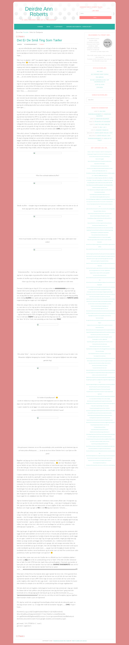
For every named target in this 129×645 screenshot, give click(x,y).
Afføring (94, 161)
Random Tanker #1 (102, 130)
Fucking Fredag (95, 261)
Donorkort (96, 223)
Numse (93, 363)
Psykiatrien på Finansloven (101, 389)
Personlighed (103, 379)
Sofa (104, 420)
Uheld (88, 455)
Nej (96, 358)
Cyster (109, 208)
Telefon (110, 439)
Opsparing (104, 372)
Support (100, 434)
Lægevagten (101, 329)
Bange (98, 173)
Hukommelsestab (103, 287)
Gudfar (113, 277)
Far (114, 244)
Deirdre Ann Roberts (39, 11)
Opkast (101, 372)
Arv (108, 168)
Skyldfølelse (97, 415)
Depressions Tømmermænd (105, 213)
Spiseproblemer (100, 424)
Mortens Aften (101, 346)
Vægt (97, 462)
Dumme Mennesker (104, 227)
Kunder (113, 313)
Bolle (110, 185)
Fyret (98, 263)
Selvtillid (114, 403)
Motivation (106, 346)
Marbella (99, 332)
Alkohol (98, 163)
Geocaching (109, 268)
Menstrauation (96, 334)
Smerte (99, 417)
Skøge (92, 417)
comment (41, 44)
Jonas (94, 299)
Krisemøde (95, 313)
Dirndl (104, 218)
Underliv (108, 455)
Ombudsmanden (108, 370)
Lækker (104, 329)
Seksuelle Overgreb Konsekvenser (103, 401)
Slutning (96, 417)
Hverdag (100, 289)
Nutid (95, 363)
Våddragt (107, 460)
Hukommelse (90, 287)
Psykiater (104, 386)
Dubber (91, 227)
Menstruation (101, 334)
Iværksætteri (102, 296)
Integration (102, 294)
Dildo (99, 218)
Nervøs (100, 358)
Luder (96, 325)
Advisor (100, 156)
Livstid (91, 320)
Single (94, 410)
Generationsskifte (103, 268)
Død (105, 232)
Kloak (103, 308)
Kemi (104, 303)
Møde (96, 353)
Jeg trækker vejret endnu (99, 74)
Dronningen (100, 223)
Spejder (95, 424)
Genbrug (92, 268)
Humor (107, 287)
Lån (96, 329)
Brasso (108, 189)
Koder (93, 310)
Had (88, 282)
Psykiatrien (94, 389)
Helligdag (98, 282)
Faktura (101, 244)
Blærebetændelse (92, 185)
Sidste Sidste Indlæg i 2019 (103, 133)
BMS (97, 185)
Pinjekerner (104, 384)
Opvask (108, 372)
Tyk (108, 448)
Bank (101, 173)
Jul (104, 299)
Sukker (94, 434)
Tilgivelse (100, 443)
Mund (99, 348)
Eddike (92, 237)
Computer (95, 208)
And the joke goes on (102, 124)
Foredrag (98, 256)
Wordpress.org (107, 465)
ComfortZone (90, 208)
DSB (89, 227)
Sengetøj (96, 408)
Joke (92, 299)
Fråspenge (104, 258)
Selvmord (92, 403)
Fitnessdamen (107, 249)
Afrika (97, 161)
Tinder (105, 443)
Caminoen (95, 201)
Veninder (92, 458)
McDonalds (106, 332)
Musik (101, 348)
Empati (96, 237)
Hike (110, 282)
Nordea (113, 358)
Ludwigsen (99, 325)
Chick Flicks (100, 204)
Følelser (111, 263)
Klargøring (100, 308)
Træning (92, 448)
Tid (93, 443)
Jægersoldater (100, 301)
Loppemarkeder (109, 320)
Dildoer (101, 218)
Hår (107, 289)
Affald (92, 161)
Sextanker (101, 408)
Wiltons (96, 465)
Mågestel (114, 348)
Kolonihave (102, 310)
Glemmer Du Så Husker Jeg (100, 270)
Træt (95, 448)
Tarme (101, 439)
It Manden (93, 296)
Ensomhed (100, 239)
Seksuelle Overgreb (93, 401)
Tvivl (102, 448)
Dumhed (98, 227)
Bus (90, 199)
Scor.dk (104, 398)
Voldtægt (102, 460)
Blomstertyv (101, 182)
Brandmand (104, 189)
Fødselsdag (104, 263)
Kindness (94, 306)
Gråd (99, 277)
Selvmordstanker (97, 403)
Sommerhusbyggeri (104, 422)
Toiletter (99, 446)
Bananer (95, 173)
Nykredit (104, 365)
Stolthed (105, 429)
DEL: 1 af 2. (103, 127)
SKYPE (100, 415)
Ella (94, 237)
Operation (94, 372)
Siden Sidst (105, 408)
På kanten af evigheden (102, 121)
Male (94, 332)
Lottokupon (92, 325)
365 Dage (94, 154)
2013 (97, 154)
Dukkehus (95, 227)
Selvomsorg (102, 403)
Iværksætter (97, 296)
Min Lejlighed (103, 339)
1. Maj (92, 151)
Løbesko (112, 329)
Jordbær (97, 299)
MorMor (96, 346)
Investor (108, 294)
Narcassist (104, 353)
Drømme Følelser (98, 225)
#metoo (89, 151)
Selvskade (106, 403)
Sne (90, 420)
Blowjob (105, 182)
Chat (97, 204)
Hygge (103, 289)
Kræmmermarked (106, 313)
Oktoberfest (103, 370)
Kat (102, 303)
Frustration (92, 258)
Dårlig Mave (97, 230)
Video (91, 460)
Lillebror (103, 315)
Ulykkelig (91, 455)
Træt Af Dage (98, 448)
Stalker (97, 427)
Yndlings (111, 465)
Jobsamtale (89, 299)
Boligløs (108, 185)
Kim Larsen (107, 303)
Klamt (96, 308)
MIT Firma (106, 341)
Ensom (97, 239)
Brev (99, 192)
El (93, 237)
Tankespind (92, 439)
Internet (105, 294)
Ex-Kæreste (108, 239)
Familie (105, 244)
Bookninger (97, 187)
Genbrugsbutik (97, 268)
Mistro (102, 341)
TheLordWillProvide (100, 441)
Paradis (96, 377)
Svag (105, 434)
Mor (100, 344)
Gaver (89, 268)
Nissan (108, 358)
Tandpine (100, 436)
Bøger (108, 199)
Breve (101, 192)
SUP (98, 434)
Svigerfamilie (110, 434)
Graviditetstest (101, 275)
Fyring (100, 263)
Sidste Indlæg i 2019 (103, 135)
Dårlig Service (102, 230)
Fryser (98, 258)
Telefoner (114, 439)
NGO (106, 358)
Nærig (91, 370)
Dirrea (107, 218)
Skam (103, 410)
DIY (109, 218)
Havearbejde (94, 282)
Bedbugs (111, 173)
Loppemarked (103, 320)
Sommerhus (98, 422)
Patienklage (107, 377)
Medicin (110, 332)
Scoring (107, 398)
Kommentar (106, 310)
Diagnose (92, 218)
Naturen (91, 358)
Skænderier (107, 415)
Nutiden (98, 363)
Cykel (107, 208)
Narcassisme (100, 353)
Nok (111, 358)
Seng (94, 408)
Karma (98, 303)
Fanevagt (108, 244)
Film (91, 249)
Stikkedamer (100, 427)
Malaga (92, 332)
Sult (96, 434)
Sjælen (98, 410)
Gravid (97, 275)
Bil (99, 175)
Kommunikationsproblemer (113, 310)
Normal (93, 360)
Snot (98, 420)
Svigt (113, 434)
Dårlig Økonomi (96, 232)
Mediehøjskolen (115, 332)
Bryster (97, 194)
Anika (106, 166)
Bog (101, 185)
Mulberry (91, 348)
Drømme (106, 223)
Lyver (94, 329)
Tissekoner (95, 446)
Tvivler (104, 448)
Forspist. (111, 256)
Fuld (105, 261)
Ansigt (93, 168)
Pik (94, 384)
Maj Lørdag (100, 77)
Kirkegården (100, 306)
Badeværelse (91, 173)
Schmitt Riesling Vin (99, 398)
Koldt (99, 310)
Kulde (111, 313)
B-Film (98, 170)
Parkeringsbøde (102, 377)
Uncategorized (99, 455)
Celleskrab (94, 204)
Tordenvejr (114, 446)
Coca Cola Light (99, 206)
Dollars (92, 223)
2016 (101, 154)
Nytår (97, 367)
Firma (98, 249)
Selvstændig (110, 403)
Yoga (114, 465)
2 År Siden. (99, 87)
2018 (105, 154)
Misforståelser (98, 341)
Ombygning (114, 370)
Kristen (98, 313)
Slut (94, 417)
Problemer (94, 386)
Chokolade (105, 204)
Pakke (89, 377)
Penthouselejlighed (97, 379)
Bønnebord (114, 199)
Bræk (99, 194)
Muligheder (95, 348)
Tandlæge (93, 436)
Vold (99, 460)
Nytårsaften (100, 367)
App (96, 168)
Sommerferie (93, 422)
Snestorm (92, 420)
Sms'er (102, 417)
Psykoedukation (92, 396)
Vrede (105, 460)
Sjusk (96, 410)
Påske (113, 396)
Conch (98, 208)
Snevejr (95, 420)
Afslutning (105, 161)
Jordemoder (101, 299)
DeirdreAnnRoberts (95, 114)
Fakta (98, 244)
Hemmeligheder (103, 282)
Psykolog (96, 396)
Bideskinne (97, 175)
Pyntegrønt (105, 396)
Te (106, 439)
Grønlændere (109, 277)
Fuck (109, 258)
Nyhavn (94, 365)
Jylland (96, 301)
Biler (101, 175)
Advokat (103, 156)
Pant (94, 377)
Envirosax (104, 239)
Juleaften (106, 299)
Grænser (101, 277)
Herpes (108, 282)
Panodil (91, 377)
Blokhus (94, 182)
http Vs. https (99, 84)
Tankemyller (104, 436)
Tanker (107, 436)
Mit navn (109, 341)
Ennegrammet (93, 239)
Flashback (112, 249)
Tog (97, 446)
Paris (98, 377)
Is (90, 296)
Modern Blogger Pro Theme (61, 640)
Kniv (104, 308)
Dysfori (109, 227)
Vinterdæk (96, 460)
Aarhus (107, 154)
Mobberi (95, 344)
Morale (102, 344)
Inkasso (90, 294)
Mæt (92, 353)
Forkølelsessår (102, 256)
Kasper (101, 303)
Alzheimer (94, 166)
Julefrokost (110, 299)
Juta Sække (93, 301)
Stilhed (95, 429)
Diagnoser (96, 218)
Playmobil (110, 384)
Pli (112, 384)
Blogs (92, 182)
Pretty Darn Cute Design (79, 640)
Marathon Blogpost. (102, 119)
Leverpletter (95, 315)
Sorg (109, 422)
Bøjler (111, 199)
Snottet (100, 420)
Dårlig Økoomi (102, 232)
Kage (104, 301)
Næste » (22, 36)
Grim (92, 277)
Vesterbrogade (106, 458)
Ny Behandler (106, 363)
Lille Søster (107, 315)
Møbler (94, 353)
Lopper (113, 320)
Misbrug (90, 341)
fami (103, 244)
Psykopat (100, 396)
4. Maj (101, 151)
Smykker (106, 417)
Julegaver (114, 299)
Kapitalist (109, 301)
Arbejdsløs (106, 168)
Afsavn (99, 161)
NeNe (98, 358)
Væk (99, 462)
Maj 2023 (99, 71)
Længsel (107, 329)
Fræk (107, 258)
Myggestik (104, 348)
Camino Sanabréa (106, 201)
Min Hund (99, 339)
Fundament (95, 263)
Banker (103, 173)
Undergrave (104, 455)
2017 (103, 154)
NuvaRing (102, 363)
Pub (102, 396)
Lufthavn (102, 325)
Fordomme (94, 256)
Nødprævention (95, 370)
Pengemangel (91, 379)
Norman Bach (100, 360)
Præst (102, 386)
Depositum (93, 213)
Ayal (96, 170)
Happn (90, 282)
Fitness (103, 249)
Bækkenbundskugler (101, 199)
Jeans (108, 296)
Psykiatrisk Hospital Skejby (105, 391)
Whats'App (93, 465)
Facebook (91, 244)
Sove (111, 422)
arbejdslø (102, 168)
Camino (91, 201)
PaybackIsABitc (113, 377)
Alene (108, 161)
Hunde (110, 287)
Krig (92, 313)
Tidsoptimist (96, 443)
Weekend (89, 465)
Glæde (107, 270)
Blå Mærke (109, 182)
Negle (94, 358)
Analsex (97, 166)
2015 (99, 154)
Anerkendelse (102, 166)
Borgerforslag (99, 189)
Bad (88, 173)
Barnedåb (108, 173)
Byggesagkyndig (94, 199)
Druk (104, 223)
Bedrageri (115, 173)
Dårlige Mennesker (91, 230)
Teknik (108, 439)
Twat (107, 448)
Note (109, 360)
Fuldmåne (91, 263)
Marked (102, 332)
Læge (98, 329)
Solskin (108, 420)
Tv (101, 448)
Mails (90, 332)
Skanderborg (110, 410)
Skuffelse (91, 415)
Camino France (100, 201)
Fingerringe (94, 249)
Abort (94, 156)
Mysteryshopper (109, 348)
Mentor (105, 334)
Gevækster (113, 268)
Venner (99, 458)
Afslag (102, 161)
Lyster (92, 329)
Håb (105, 289)
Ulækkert (94, 455)
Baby (100, 170)
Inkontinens (94, 294)
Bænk (106, 199)
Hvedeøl (97, 289)
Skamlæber (106, 410)
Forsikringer (107, 256)
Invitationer (112, 294)
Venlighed (96, 458)
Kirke (97, 306)
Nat (89, 358)
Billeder (103, 175)
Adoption (97, 156)
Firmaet (100, 249)
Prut (100, 386)
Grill (90, 277)
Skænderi (103, 415)
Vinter (93, 460)
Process (97, 386)
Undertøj (111, 455)
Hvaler (94, 289)
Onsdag (90, 372)
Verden (102, 458)
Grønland (105, 277)
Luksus (108, 325)
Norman (96, 360)
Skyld (94, 415)
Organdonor (111, 372)
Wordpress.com (101, 465)
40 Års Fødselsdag (105, 151)
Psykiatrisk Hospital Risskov (95, 391)
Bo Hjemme (104, 185)
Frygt (96, 258)
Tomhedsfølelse (104, 446)
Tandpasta (96, 436)
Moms (98, 344)
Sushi (103, 434)
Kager (106, 301)
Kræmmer (101, 313)
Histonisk (113, 282)
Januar (105, 296)
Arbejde (98, 168)
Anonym (90, 168)
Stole (103, 429)
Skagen (100, 410)
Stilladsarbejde (99, 429)
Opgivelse (98, 372)
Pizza (108, 384)
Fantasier (111, 244)
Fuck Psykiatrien (101, 261)
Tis (88, 446)
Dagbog (111, 208)
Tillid (103, 443)
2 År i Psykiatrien (96, 151)
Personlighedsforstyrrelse (111, 379)
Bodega (99, 185)
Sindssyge (91, 410)
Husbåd (113, 287)
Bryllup (94, 194)
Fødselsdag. (108, 263)
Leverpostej (100, 315)
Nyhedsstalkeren (99, 365)
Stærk (92, 434)
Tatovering (104, 439)
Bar (105, 173)
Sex (99, 408)
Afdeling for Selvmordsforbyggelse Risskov (99, 159)
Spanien (113, 422)
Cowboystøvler (103, 208)
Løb (110, 329)
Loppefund (98, 320)
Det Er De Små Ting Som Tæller (39, 40)
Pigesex (92, 384)
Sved (107, 434)
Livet (89, 320)
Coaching (108, 204)
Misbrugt (94, 341)
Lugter (105, 325)
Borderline (101, 187)
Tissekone (91, 446)
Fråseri (100, 258)
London (94, 320)
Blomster (97, 182)
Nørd (100, 370)
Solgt (106, 420)
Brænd (101, 194)
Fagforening (95, 244)
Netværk (103, 358)
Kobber (91, 310)
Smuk (104, 417)
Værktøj (101, 462)
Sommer (89, 422)
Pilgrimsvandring (98, 384)
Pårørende (110, 396)
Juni (90, 301)
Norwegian (105, 360)
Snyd (103, 420)
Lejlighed (91, 315)
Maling (96, 332)
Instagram (98, 294)
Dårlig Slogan (107, 230)
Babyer (102, 170)
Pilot (101, 384)
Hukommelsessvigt (96, 287)
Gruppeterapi (95, 277)
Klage (103, 306)
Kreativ (89, 313)
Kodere (96, 310)
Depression (97, 213)
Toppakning (109, 446)
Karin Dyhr (95, 303)
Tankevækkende (97, 439)
